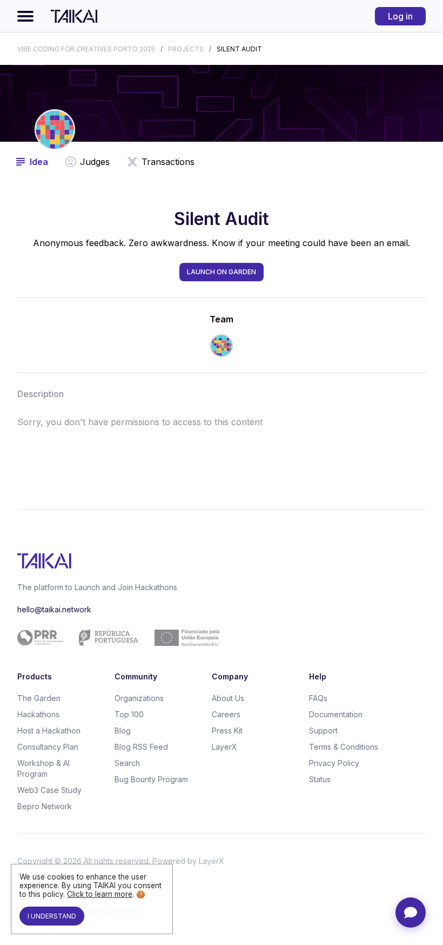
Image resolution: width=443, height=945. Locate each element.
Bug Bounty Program (151, 779)
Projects (186, 49)
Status (320, 779)
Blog (123, 730)
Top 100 (129, 714)
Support (323, 730)
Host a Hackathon (48, 730)
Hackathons (38, 714)
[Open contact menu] (410, 912)
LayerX (224, 746)
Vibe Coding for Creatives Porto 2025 (86, 49)
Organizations (139, 698)
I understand (52, 916)
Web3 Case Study (49, 790)
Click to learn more (99, 894)
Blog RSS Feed (141, 746)
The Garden (39, 698)
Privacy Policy (334, 763)
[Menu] (25, 16)
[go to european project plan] (217, 637)
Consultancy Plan (47, 746)
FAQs (318, 698)
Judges (95, 161)
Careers (226, 714)
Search (127, 763)
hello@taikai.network (54, 609)
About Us (228, 698)
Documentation (336, 714)
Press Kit (227, 730)
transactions (168, 161)
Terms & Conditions (343, 746)
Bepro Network (44, 806)
